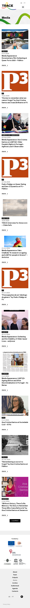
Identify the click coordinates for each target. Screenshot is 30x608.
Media (15, 580)
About (15, 572)
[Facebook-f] (22, 596)
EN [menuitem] (21, 3)
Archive (15, 583)
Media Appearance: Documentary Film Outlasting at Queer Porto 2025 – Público (14, 58)
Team (15, 575)
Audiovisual (15, 586)
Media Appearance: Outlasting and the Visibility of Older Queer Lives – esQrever (14, 339)
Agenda (15, 588)
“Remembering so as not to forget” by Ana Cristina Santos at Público (15, 464)
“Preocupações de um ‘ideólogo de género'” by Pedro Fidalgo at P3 (14, 297)
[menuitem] (21, 3)
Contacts (15, 591)
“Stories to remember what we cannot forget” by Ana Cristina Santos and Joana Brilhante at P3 (15, 100)
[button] (23, 7)
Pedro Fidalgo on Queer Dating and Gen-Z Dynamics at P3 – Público (14, 186)
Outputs (15, 577)
